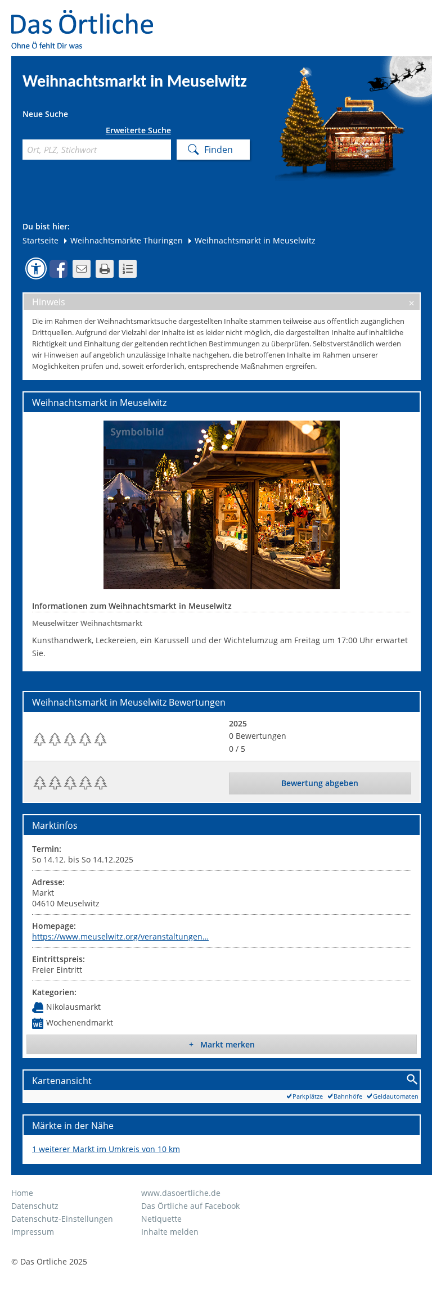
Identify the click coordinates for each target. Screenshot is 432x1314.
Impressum (32, 1231)
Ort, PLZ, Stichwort (26, 132)
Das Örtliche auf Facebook (190, 1205)
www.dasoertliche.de (180, 1192)
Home (22, 1192)
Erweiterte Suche (138, 130)
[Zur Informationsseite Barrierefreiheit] (36, 268)
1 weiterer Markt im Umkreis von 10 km (106, 1149)
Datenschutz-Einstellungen (62, 1218)
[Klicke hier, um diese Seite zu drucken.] (105, 269)
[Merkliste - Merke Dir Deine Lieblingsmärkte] (128, 269)
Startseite (40, 240)
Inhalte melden (170, 1231)
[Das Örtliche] (87, 17)
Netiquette (161, 1218)
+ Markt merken (222, 1044)
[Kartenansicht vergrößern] (412, 1080)
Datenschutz (34, 1205)
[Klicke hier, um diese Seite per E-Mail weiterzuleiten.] (82, 269)
